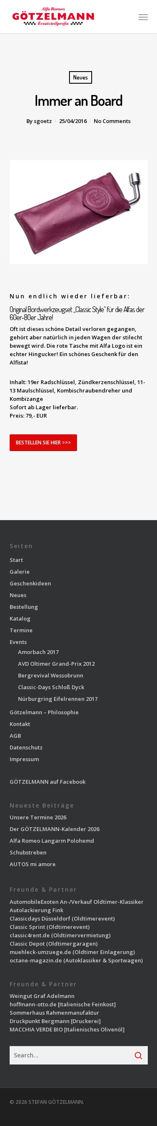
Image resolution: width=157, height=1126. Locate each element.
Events (18, 642)
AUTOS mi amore (33, 864)
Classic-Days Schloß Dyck (51, 687)
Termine (21, 630)
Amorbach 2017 (38, 652)
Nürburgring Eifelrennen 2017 (58, 699)
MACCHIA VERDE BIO (36, 1029)
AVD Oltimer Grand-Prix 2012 (56, 663)
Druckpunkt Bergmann (39, 1021)
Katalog (20, 618)
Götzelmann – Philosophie (44, 712)
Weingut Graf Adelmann (42, 996)
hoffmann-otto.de (33, 1004)
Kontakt (20, 724)
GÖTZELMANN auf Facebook (47, 781)
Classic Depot (27, 943)
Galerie (20, 571)
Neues (80, 77)
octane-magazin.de (36, 960)
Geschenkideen (30, 583)
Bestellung (24, 606)
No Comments (112, 121)
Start (16, 560)
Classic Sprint (27, 927)
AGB (15, 735)
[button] (143, 17)
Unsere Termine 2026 (38, 817)
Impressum (24, 759)
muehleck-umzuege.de (40, 952)
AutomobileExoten (34, 901)
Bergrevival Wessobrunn (50, 675)
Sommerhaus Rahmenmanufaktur (54, 1012)
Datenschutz (26, 747)
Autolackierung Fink (36, 910)
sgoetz (43, 121)
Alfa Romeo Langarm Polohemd (52, 840)
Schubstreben (28, 852)
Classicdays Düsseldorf (40, 918)
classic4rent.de (30, 935)
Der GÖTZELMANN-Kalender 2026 (54, 829)
